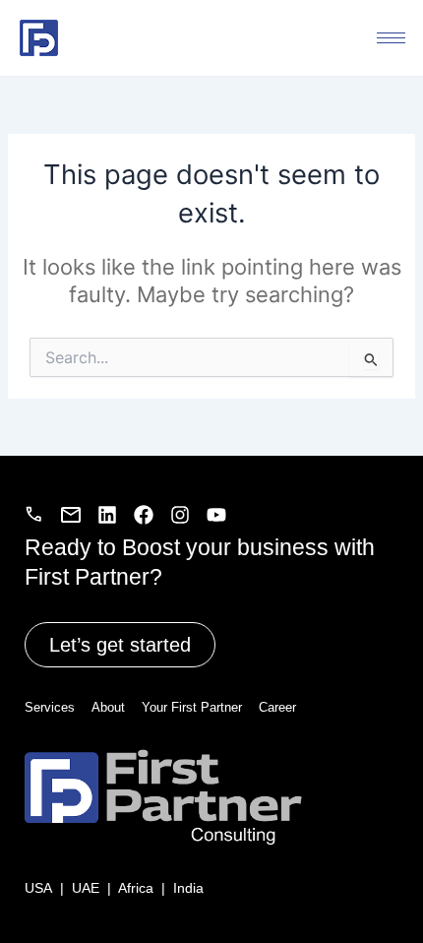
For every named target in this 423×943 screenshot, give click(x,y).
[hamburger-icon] (391, 38)
